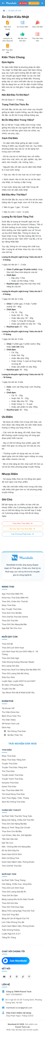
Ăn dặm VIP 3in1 (14, 11)
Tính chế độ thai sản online (15, 617)
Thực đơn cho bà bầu (12, 613)
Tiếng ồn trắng (9, 937)
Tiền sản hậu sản (10, 839)
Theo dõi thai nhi (10, 620)
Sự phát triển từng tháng (13, 880)
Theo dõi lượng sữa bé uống (15, 673)
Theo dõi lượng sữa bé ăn (14, 891)
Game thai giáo (9, 786)
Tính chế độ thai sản (12, 866)
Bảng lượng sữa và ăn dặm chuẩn (18, 899)
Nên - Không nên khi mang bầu (16, 846)
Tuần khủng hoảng (11, 930)
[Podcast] (16, 976)
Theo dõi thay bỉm (10, 914)
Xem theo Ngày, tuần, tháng (15, 798)
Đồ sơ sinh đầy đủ (10, 850)
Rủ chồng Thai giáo (16, 731)
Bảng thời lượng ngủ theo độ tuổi (18, 911)
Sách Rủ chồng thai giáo (13, 802)
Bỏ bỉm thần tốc (15, 735)
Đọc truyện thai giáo (12, 609)
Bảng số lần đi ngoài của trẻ (15, 918)
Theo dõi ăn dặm (10, 895)
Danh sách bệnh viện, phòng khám (18, 862)
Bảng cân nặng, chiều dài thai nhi (18, 820)
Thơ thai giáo (8, 771)
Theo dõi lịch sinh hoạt (13, 647)
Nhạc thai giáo (9, 605)
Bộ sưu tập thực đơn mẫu (21, 529)
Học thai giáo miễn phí (12, 790)
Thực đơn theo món (21, 523)
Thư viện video (9, 720)
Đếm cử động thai (10, 858)
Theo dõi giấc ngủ (10, 658)
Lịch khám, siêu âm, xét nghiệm (17, 835)
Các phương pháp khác (21, 534)
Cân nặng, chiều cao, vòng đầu (17, 884)
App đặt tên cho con (12, 628)
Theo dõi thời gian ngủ (13, 907)
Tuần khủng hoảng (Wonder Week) (18, 662)
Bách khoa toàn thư (11, 716)
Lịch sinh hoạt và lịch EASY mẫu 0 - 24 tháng (20, 653)
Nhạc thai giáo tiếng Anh (14, 760)
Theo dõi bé (7, 644)
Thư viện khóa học (10, 712)
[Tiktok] (23, 976)
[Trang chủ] (4, 10)
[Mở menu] (42, 3)
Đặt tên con (7, 843)
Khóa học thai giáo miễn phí (15, 597)
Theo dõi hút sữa (10, 903)
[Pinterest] (29, 976)
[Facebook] (10, 976)
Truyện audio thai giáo (12, 775)
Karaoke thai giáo (10, 782)
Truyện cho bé (8, 688)
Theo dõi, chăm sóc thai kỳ (15, 601)
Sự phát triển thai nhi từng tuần (17, 816)
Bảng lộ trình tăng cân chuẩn (16, 827)
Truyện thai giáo (9, 763)
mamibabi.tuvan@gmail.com (19, 1007)
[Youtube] (4, 976)
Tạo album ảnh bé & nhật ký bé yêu (18, 692)
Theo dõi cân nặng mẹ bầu (14, 624)
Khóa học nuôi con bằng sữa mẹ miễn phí (21, 669)
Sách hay (6, 727)
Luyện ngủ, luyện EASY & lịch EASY (19, 681)
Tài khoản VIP (8, 708)
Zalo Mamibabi (18, 960)
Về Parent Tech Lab (10, 723)
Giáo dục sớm (8, 677)
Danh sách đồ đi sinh (12, 854)
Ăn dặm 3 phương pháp (13, 685)
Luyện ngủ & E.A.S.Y (11, 933)
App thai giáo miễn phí (12, 594)
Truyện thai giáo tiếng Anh (14, 767)
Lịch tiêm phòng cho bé (13, 922)
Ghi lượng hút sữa (10, 666)
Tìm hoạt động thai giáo (13, 794)
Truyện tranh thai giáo (12, 779)
